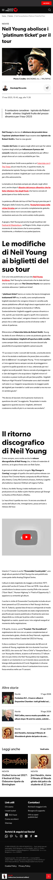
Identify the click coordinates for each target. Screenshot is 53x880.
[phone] (16, 836)
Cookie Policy (11, 866)
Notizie (10, 16)
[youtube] (36, 836)
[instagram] (21, 836)
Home (4, 16)
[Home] (11, 10)
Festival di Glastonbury (11, 225)
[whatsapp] (6, 836)
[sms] (11, 836)
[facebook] (31, 836)
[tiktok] (26, 836)
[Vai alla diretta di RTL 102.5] (48, 876)
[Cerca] (49, 9)
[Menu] (3, 9)
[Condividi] (47, 87)
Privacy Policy (24, 866)
